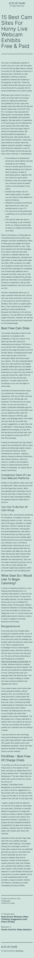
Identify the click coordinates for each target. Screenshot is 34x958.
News (13, 903)
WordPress (19, 951)
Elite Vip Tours (17, 3)
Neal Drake (6, 901)
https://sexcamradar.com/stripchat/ (14, 662)
